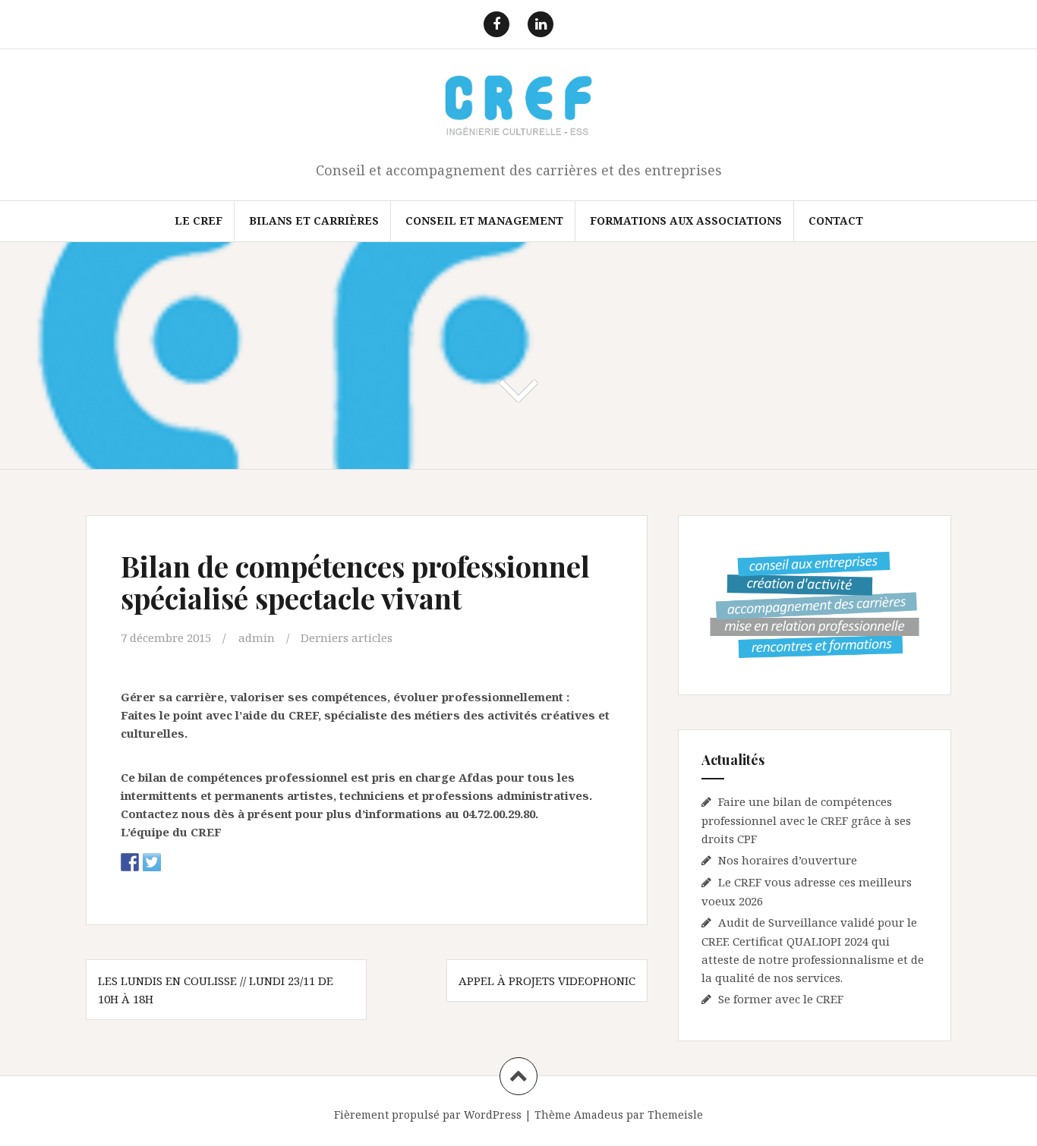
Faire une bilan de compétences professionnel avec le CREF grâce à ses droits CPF (806, 820)
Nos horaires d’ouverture (787, 859)
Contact (835, 220)
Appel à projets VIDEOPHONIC (547, 980)
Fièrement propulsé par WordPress (428, 1114)
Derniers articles (346, 637)
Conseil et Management (484, 220)
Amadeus (598, 1114)
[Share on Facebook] (130, 862)
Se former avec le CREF (780, 998)
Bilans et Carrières (314, 220)
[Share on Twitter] (152, 862)
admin (256, 637)
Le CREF (198, 220)
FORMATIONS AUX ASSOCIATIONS (686, 220)
